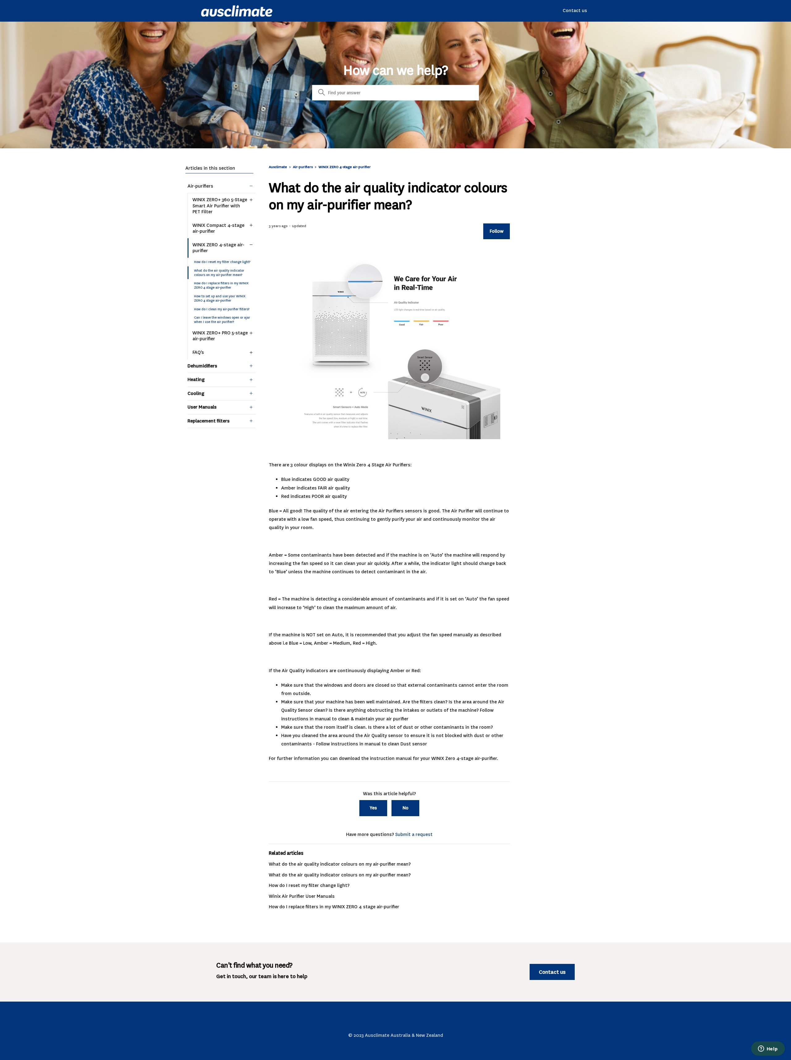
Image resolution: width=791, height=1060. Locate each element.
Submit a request (414, 834)
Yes (373, 808)
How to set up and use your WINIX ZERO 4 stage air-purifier (219, 298)
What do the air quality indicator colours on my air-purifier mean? (219, 273)
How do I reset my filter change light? (222, 262)
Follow (496, 231)
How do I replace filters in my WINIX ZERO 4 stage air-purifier (221, 285)
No (405, 808)
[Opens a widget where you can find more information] (768, 1049)
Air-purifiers (303, 167)
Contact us (575, 10)
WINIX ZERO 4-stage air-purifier (345, 167)
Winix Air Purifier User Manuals (302, 896)
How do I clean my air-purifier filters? (221, 309)
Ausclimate (278, 167)
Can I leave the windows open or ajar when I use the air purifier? (222, 320)
